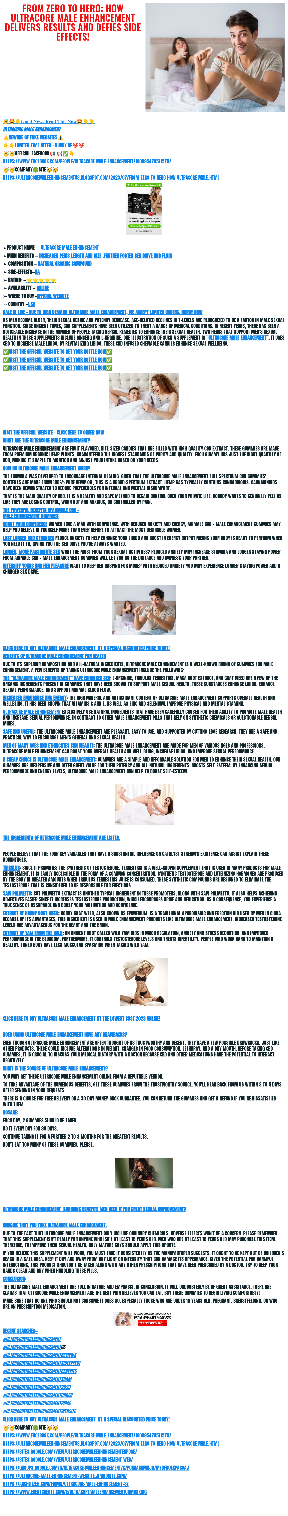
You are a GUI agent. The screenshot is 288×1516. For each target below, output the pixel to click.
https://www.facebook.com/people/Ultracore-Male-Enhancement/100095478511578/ (87, 161)
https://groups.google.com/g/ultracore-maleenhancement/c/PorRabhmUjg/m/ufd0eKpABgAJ (96, 1467)
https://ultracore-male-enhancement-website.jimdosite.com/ (65, 1476)
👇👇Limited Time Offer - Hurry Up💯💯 (43, 145)
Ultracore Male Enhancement (70, 247)
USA (31, 304)
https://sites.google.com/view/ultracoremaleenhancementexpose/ (70, 1451)
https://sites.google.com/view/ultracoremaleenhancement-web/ (68, 1459)
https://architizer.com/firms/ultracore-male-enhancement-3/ (66, 1483)
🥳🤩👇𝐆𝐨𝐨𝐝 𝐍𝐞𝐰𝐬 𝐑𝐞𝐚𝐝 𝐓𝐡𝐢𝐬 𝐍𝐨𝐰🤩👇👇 (49, 121)
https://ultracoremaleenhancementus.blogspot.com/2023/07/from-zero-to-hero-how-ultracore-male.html (111, 177)
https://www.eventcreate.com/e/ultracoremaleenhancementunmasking (75, 1492)
